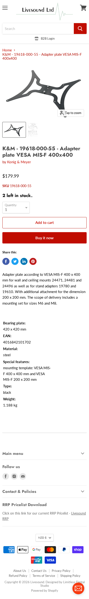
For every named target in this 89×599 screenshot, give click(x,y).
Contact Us (39, 571)
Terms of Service (44, 576)
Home (7, 50)
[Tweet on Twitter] (15, 261)
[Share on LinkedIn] (24, 261)
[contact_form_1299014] (78, 588)
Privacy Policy (61, 571)
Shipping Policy (70, 576)
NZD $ (42, 537)
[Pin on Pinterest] (33, 261)
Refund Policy (18, 576)
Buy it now (44, 237)
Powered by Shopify (44, 590)
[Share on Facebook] (5, 261)
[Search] (80, 28)
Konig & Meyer (19, 162)
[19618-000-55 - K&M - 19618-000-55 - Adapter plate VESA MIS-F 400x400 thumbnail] (14, 129)
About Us (19, 571)
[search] (38, 28)
